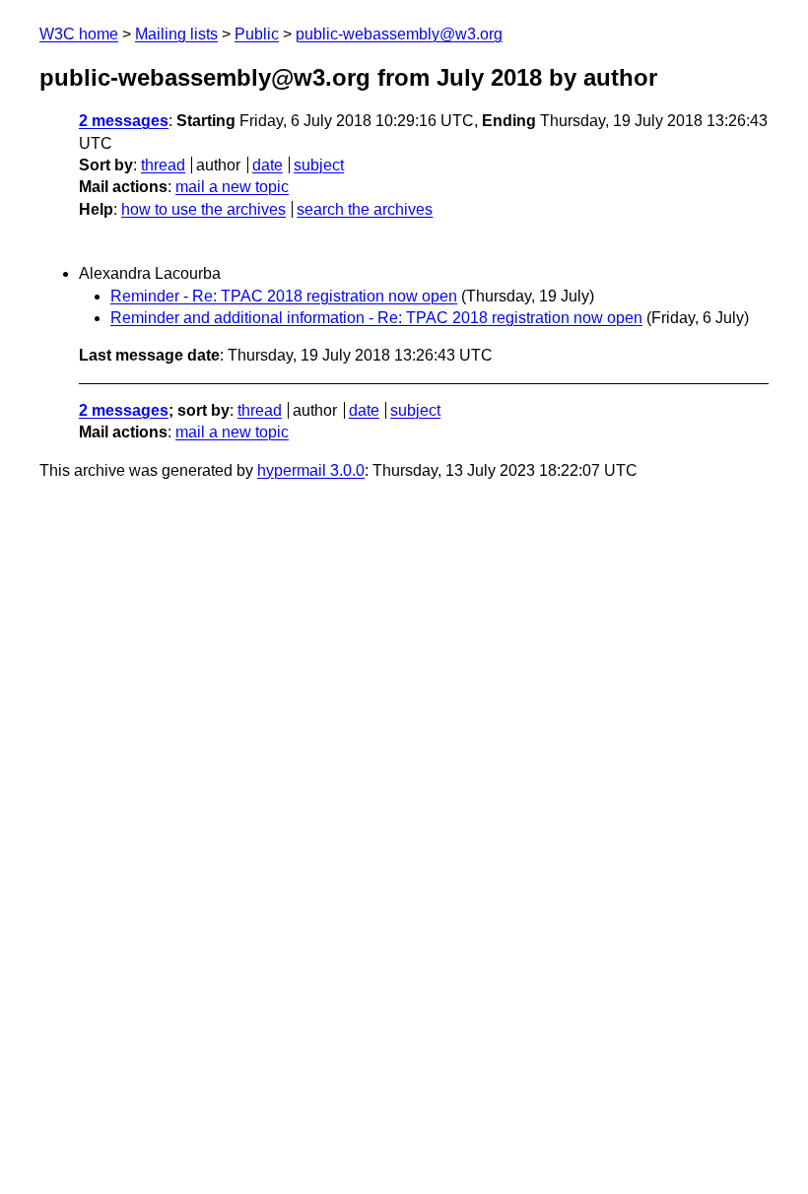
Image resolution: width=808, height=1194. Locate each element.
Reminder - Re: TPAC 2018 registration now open (283, 296)
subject (319, 165)
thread (163, 165)
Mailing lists (176, 34)
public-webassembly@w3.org (399, 34)
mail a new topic (232, 186)
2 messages (123, 120)
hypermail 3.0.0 (311, 470)
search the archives (365, 209)
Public (257, 34)
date (267, 165)
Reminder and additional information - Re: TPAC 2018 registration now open (376, 317)
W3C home (78, 34)
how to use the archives (203, 209)
